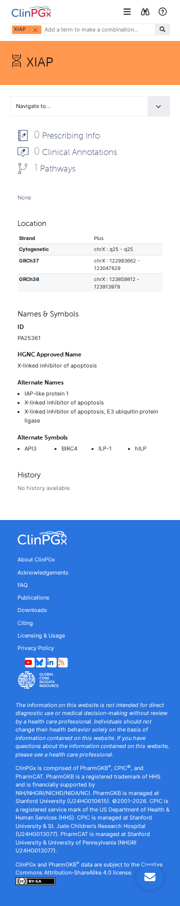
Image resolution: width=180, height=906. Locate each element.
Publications (34, 597)
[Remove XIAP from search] (35, 29)
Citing (25, 623)
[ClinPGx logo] (90, 538)
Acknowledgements (43, 572)
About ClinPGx (36, 559)
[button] (128, 12)
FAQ (23, 585)
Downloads (32, 610)
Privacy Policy (36, 648)
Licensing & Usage (41, 635)
